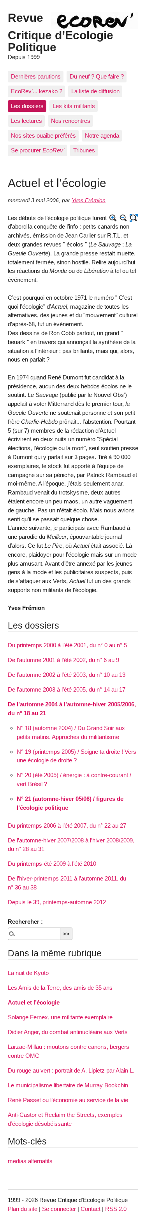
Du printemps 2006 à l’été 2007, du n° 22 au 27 (67, 825)
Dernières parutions (36, 76)
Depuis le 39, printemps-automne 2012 (57, 902)
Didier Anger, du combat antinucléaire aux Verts (68, 1032)
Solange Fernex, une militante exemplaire (60, 1017)
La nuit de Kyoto (28, 973)
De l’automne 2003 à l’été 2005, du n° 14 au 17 (66, 689)
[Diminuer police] (123, 218)
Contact (90, 1209)
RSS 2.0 (116, 1209)
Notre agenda (102, 135)
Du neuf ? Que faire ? (97, 76)
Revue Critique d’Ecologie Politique (60, 32)
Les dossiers (27, 106)
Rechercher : (25, 921)
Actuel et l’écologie (34, 1002)
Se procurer (37, 150)
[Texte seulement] (133, 218)
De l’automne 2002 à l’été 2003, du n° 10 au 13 (66, 674)
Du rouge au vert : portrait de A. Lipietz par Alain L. (71, 1070)
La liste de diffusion (95, 91)
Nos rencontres (70, 120)
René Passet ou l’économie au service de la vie (68, 1100)
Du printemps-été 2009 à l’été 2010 (52, 863)
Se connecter (59, 1209)
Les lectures (26, 120)
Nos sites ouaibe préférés (43, 135)
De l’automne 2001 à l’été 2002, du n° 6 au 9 (63, 660)
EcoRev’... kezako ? (36, 91)
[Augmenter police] (113, 218)
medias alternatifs (30, 1161)
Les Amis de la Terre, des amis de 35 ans (60, 987)
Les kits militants (74, 106)
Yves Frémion (89, 200)
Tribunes (84, 150)
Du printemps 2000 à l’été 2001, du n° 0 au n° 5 (67, 645)
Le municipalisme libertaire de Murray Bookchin (68, 1085)
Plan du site (22, 1209)
